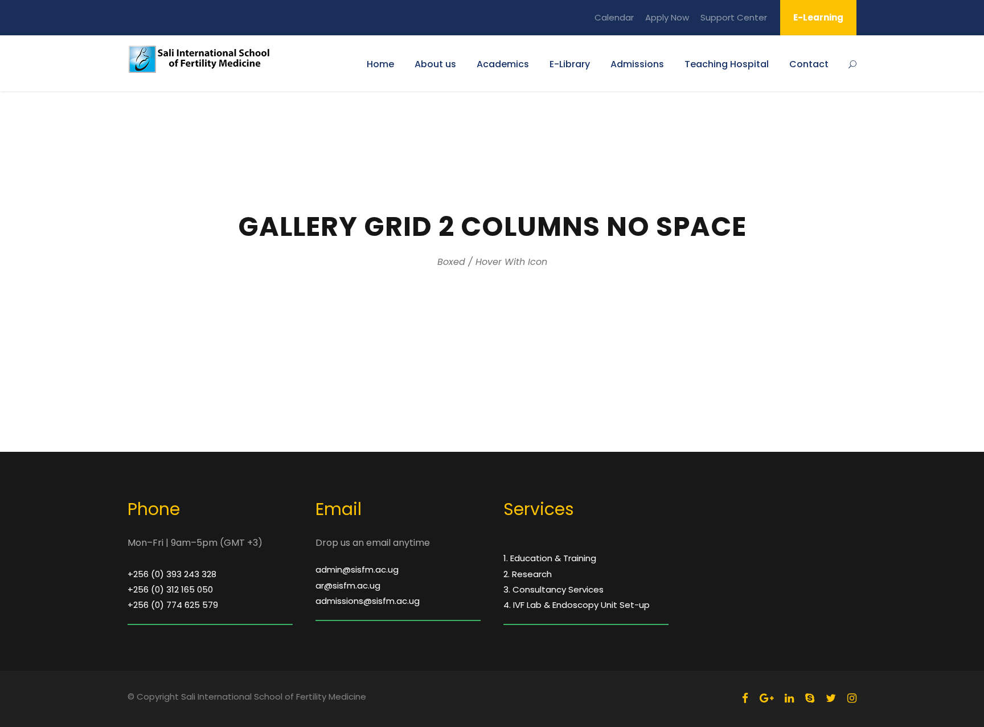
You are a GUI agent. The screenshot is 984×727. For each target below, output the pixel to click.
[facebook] (745, 698)
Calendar (614, 17)
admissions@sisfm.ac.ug (367, 601)
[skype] (809, 698)
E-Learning (818, 17)
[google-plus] (766, 698)
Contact (809, 64)
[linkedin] (789, 698)
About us (435, 64)
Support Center (733, 17)
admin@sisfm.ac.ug (357, 569)
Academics (503, 64)
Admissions (637, 64)
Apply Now (667, 17)
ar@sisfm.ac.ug (347, 585)
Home (380, 64)
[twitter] (831, 698)
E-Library (570, 64)
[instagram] (851, 698)
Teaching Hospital (726, 64)
